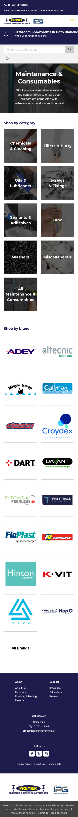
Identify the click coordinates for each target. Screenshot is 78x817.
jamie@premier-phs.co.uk (40, 730)
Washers (20, 257)
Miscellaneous (57, 257)
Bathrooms (21, 692)
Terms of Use (39, 764)
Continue (43, 812)
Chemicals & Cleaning (20, 146)
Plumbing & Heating (26, 696)
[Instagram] (46, 754)
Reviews (53, 696)
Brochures (55, 688)
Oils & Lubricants (20, 183)
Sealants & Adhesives (20, 220)
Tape (57, 220)
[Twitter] (39, 754)
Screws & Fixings (57, 183)
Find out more (59, 812)
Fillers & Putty (58, 146)
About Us (20, 688)
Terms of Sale (54, 764)
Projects (19, 700)
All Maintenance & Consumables (20, 294)
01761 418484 (18, 5)
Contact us (39, 722)
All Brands (21, 648)
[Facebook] (32, 754)
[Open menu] (72, 20)
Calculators (55, 692)
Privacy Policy (23, 764)
